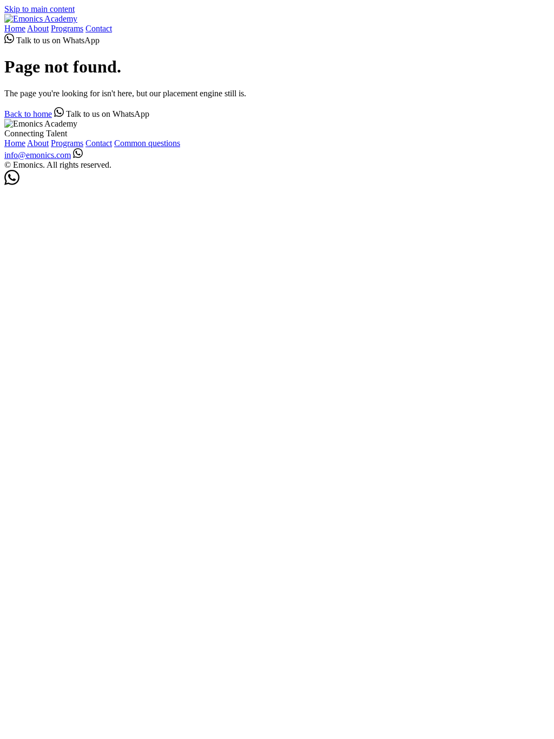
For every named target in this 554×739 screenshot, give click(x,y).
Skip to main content (39, 9)
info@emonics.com (37, 155)
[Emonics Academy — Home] (40, 18)
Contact (98, 28)
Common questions (147, 143)
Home (14, 28)
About (38, 28)
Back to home (28, 113)
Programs (67, 28)
